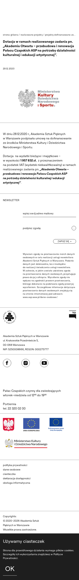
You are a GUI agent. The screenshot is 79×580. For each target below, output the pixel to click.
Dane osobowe (11, 469)
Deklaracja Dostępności (16, 478)
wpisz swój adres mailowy (38, 213)
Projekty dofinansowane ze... (60, 34)
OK (10, 568)
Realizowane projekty (32, 34)
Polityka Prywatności (15, 465)
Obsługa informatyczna (16, 482)
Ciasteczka (9, 474)
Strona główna (10, 34)
